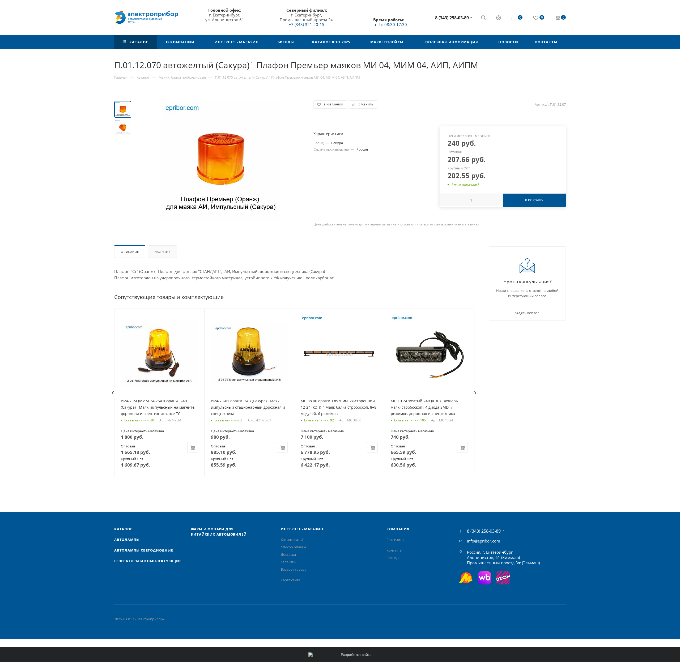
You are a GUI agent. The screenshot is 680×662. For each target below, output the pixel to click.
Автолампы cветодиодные (143, 550)
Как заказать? (292, 539)
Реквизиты (395, 539)
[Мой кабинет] (498, 18)
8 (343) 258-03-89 (452, 18)
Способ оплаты (293, 547)
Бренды (392, 557)
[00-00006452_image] (220, 160)
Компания (397, 529)
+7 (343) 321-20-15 (306, 24)
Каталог (123, 529)
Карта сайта (290, 580)
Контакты (394, 550)
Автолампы (127, 539)
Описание (130, 252)
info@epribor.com (483, 541)
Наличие (162, 252)
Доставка (288, 554)
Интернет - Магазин (302, 529)
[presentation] (112, 392)
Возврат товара (293, 569)
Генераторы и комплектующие (147, 560)
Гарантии (288, 562)
